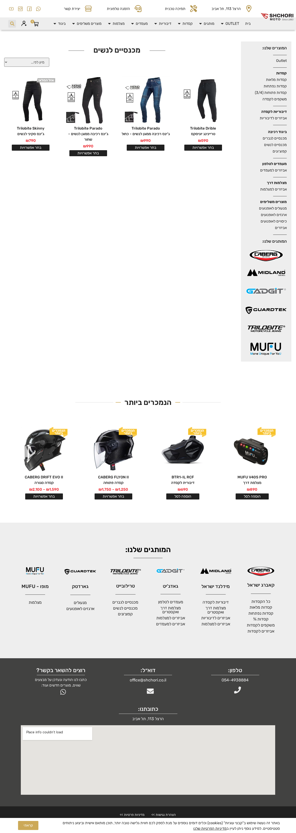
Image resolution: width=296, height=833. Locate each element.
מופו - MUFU (35, 586)
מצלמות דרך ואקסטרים (170, 610)
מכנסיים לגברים (275, 138)
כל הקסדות (260, 601)
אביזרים (281, 228)
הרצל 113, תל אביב (226, 8)
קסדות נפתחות (275, 86)
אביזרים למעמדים (273, 170)
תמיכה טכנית (175, 8)
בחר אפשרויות (203, 147)
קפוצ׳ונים (280, 151)
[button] (229, 23)
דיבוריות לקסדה (216, 602)
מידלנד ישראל (215, 586)
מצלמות (35, 602)
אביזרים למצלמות (273, 189)
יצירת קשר (72, 8)
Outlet (281, 60)
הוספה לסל (252, 496)
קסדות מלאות (276, 79)
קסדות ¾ (260, 619)
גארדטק (80, 586)
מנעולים (80, 602)
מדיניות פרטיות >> (132, 815)
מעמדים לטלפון (170, 602)
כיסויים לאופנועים (274, 221)
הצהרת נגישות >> (163, 815)
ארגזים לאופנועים (274, 215)
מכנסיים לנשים (275, 145)
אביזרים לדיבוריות (273, 118)
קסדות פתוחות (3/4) (271, 92)
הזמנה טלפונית (118, 8)
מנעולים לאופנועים (273, 208)
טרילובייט (125, 586)
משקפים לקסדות (261, 625)
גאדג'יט (170, 586)
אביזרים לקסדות (260, 631)
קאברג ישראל (260, 585)
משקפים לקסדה (274, 99)
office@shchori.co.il (148, 680)
